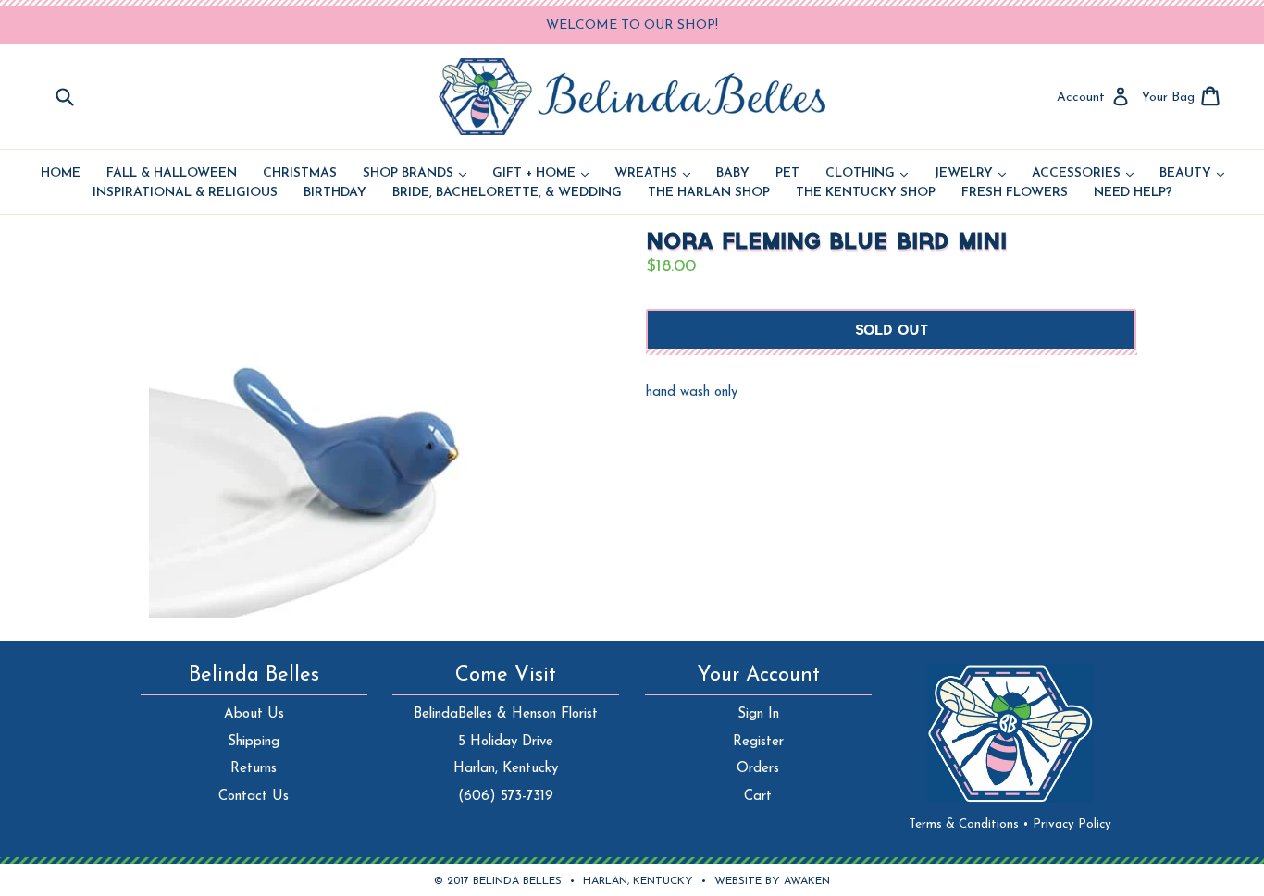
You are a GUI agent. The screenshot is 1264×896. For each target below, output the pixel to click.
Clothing (866, 173)
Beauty (1191, 173)
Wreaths (652, 173)
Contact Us (253, 797)
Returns (253, 769)
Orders (758, 769)
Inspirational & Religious (185, 193)
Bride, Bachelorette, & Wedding (507, 193)
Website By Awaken (772, 881)
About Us (254, 714)
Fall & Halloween (171, 173)
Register (758, 742)
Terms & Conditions (969, 824)
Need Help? (1133, 193)
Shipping (253, 742)
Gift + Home (540, 173)
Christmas (300, 173)
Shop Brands (414, 173)
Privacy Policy (1072, 824)
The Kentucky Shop (866, 193)
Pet (787, 173)
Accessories (1083, 173)
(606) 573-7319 (505, 797)
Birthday (335, 193)
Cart (758, 797)
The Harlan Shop (709, 193)
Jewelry (970, 173)
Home (61, 173)
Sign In (758, 714)
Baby (733, 173)
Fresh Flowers (1014, 193)
